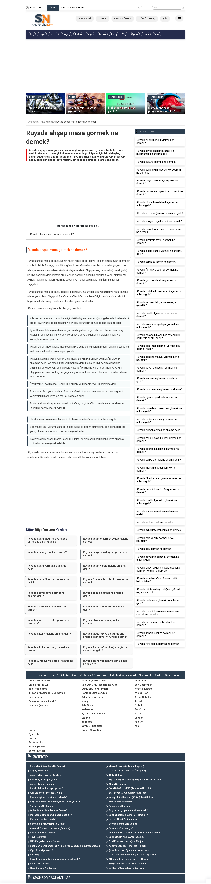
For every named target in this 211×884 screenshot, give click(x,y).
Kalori (138, 725)
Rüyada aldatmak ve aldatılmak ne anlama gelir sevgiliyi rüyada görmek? (106, 635)
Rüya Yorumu (47, 121)
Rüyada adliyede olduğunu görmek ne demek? (105, 554)
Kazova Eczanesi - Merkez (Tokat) (127, 846)
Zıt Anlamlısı (36, 742)
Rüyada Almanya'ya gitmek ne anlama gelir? (50, 662)
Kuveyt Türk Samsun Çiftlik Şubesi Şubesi (131, 797)
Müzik (138, 713)
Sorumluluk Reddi (150, 675)
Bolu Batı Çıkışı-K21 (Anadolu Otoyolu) (130, 788)
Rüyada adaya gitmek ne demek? (47, 552)
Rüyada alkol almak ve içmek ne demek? (102, 622)
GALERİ (103, 18)
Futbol (138, 705)
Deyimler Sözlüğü (91, 725)
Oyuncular (34, 734)
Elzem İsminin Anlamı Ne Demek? (47, 766)
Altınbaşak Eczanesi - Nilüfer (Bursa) (129, 859)
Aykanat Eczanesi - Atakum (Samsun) (50, 828)
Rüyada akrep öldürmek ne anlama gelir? (103, 608)
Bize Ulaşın (172, 675)
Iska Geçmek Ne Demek (42, 832)
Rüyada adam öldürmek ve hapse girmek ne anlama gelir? (47, 540)
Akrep (114, 34)
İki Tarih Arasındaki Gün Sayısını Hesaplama (47, 695)
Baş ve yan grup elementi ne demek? (128, 810)
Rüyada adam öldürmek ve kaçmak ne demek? (105, 540)
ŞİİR (165, 18)
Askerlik (139, 701)
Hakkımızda (46, 675)
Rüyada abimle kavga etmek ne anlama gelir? (46, 594)
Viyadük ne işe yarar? (41, 850)
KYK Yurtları (141, 692)
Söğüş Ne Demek (39, 770)
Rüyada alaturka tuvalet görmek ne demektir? (49, 622)
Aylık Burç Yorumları (93, 697)
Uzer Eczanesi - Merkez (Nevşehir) (127, 770)
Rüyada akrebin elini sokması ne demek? (47, 608)
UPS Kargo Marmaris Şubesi (45, 841)
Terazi (102, 34)
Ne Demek (87, 709)
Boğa (42, 34)
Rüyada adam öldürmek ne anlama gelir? (48, 581)
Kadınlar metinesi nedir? (43, 819)
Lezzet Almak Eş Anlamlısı (123, 819)
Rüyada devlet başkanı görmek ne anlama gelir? (134, 832)
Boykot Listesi (37, 750)
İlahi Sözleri (88, 705)
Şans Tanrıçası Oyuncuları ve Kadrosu (129, 850)
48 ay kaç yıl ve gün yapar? (44, 779)
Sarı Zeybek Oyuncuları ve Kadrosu (128, 792)
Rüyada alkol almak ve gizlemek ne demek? (48, 649)
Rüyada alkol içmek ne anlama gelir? (49, 633)
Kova (146, 34)
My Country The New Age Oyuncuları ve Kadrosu (135, 779)
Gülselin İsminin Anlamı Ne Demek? (48, 810)
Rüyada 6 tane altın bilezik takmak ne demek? (105, 581)
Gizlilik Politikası (67, 675)
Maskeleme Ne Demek (120, 801)
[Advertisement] (105, 65)
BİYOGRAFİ (84, 18)
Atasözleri (140, 709)
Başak (90, 34)
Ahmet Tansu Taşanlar (42, 784)
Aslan (78, 34)
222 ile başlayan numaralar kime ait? (128, 815)
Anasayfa (33, 121)
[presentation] (139, 8)
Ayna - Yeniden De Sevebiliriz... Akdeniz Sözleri (83, 7)
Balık (156, 34)
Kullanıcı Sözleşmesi (93, 675)
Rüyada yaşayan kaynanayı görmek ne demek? (55, 859)
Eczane (85, 717)
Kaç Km (139, 721)
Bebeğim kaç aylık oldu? (43, 701)
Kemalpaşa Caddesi (119, 806)
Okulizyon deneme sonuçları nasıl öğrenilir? (132, 854)
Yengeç (65, 34)
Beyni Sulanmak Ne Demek (123, 823)
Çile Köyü (35, 854)
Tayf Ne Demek (38, 837)
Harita (32, 738)
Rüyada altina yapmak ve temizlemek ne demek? (105, 662)
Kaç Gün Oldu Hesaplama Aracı (99, 684)
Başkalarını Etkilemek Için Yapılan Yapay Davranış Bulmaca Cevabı (65, 846)
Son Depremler (143, 684)
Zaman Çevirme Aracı (94, 680)
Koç (31, 34)
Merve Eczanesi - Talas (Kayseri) (126, 766)
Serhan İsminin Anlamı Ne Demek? (48, 823)
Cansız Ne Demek (39, 863)
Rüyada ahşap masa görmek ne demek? (76, 121)
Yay (124, 34)
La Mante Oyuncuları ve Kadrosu (126, 868)
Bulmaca (86, 721)
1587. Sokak (115, 775)
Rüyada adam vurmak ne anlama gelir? (47, 567)
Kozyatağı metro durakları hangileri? (129, 863)
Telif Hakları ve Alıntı (123, 675)
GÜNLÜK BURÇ (147, 18)
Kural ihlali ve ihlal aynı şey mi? (46, 788)
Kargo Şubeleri (143, 697)
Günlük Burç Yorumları (94, 688)
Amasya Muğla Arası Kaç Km (45, 775)
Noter (32, 730)
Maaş (84, 701)
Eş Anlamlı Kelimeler (93, 713)
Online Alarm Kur (38, 684)
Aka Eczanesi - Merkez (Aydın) (46, 792)
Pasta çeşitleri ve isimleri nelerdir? (49, 797)
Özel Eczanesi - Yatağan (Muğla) (126, 841)
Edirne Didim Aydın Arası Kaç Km (126, 837)
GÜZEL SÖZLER (122, 18)
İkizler (53, 34)
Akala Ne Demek (117, 784)
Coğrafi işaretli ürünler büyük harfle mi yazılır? (55, 801)
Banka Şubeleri (37, 746)
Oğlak (134, 34)
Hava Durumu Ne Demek (43, 868)
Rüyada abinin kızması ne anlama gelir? (103, 594)
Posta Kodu (141, 680)
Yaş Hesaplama (38, 688)
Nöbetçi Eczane (143, 688)
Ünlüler (139, 717)
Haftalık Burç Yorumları (95, 692)
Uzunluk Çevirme (38, 705)
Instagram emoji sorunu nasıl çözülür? (51, 815)
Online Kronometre (39, 680)
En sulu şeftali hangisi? (121, 828)
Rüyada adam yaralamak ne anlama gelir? (104, 567)
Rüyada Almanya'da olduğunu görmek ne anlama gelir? (106, 649)
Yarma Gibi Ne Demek (41, 806)
